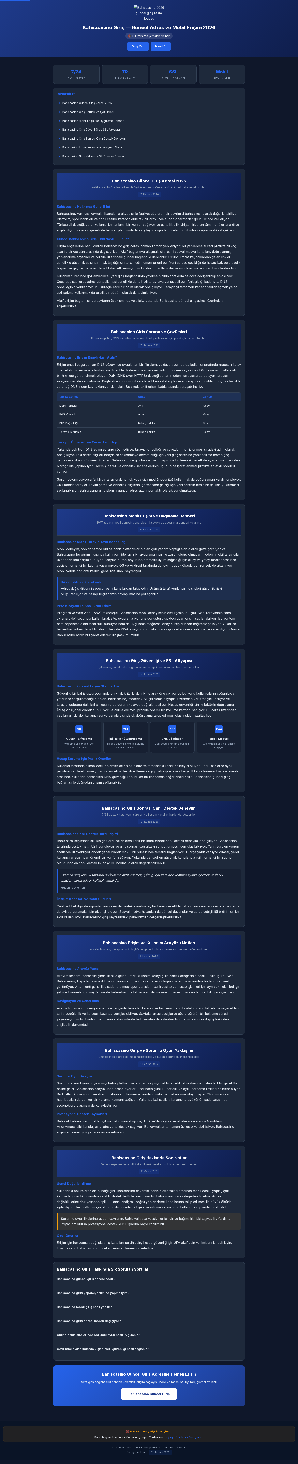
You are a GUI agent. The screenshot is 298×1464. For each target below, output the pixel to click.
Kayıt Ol (160, 46)
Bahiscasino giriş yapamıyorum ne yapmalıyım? (93, 1293)
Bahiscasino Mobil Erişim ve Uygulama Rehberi (93, 121)
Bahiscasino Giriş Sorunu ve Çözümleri (88, 112)
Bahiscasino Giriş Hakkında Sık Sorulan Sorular (93, 156)
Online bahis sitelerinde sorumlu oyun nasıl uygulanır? (98, 1335)
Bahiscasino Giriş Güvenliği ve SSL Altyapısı (91, 129)
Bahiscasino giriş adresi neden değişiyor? (89, 1321)
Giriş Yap (138, 46)
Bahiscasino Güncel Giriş (149, 1394)
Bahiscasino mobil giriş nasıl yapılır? (84, 1307)
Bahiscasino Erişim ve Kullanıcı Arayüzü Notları (92, 147)
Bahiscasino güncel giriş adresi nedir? (86, 1279)
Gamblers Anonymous (190, 1437)
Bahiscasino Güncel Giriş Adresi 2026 (87, 103)
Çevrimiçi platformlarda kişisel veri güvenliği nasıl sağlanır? (103, 1349)
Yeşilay (168, 1437)
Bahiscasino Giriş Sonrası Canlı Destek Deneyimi (94, 138)
